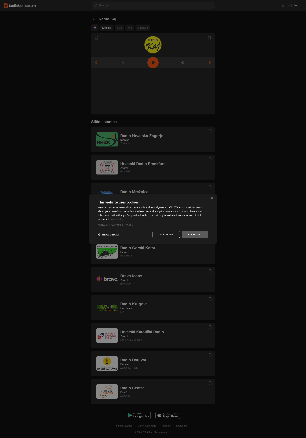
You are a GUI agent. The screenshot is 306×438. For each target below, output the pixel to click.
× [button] (211, 198)
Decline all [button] (166, 234)
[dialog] (153, 219)
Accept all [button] (195, 234)
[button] (153, 225)
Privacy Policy (115, 219)
